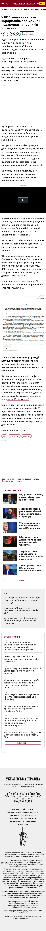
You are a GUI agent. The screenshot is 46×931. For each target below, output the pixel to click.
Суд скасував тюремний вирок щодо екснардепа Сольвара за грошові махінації (22, 600)
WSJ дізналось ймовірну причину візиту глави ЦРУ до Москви (31, 497)
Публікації (14, 9)
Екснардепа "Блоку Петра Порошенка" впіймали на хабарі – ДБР (21, 610)
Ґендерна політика (28, 815)
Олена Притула (31, 905)
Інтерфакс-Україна (35, 864)
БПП (4, 436)
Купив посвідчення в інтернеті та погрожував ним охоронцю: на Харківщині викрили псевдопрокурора (21, 722)
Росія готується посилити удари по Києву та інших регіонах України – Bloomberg (21, 697)
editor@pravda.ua (29, 907)
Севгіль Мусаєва (31, 903)
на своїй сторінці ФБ (18, 399)
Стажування (31, 821)
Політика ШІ (14, 815)
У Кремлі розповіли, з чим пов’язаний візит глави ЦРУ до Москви (29, 525)
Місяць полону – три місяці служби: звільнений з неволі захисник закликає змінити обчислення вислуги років (22, 684)
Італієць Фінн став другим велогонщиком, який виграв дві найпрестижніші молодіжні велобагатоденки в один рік (20, 646)
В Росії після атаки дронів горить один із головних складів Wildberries (30, 541)
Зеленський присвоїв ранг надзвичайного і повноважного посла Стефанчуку (30, 513)
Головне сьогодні (12, 490)
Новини (5, 9)
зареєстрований (18, 61)
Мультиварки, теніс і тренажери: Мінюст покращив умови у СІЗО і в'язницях (20, 620)
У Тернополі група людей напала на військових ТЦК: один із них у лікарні (31, 555)
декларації (26, 436)
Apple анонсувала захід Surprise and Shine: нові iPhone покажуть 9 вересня (22, 671)
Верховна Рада (14, 436)
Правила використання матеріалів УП (22, 812)
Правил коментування (11, 481)
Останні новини (12, 637)
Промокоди (23, 824)
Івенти (30, 809)
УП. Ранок (25, 9)
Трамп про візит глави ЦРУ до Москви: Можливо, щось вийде (30, 568)
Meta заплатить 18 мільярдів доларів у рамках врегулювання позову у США (23, 735)
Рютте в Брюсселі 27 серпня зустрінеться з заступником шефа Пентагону (21, 659)
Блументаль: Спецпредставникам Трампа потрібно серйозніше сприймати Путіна (21, 709)
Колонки (35, 9)
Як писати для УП (17, 821)
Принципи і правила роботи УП (23, 818)
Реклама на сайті (19, 809)
